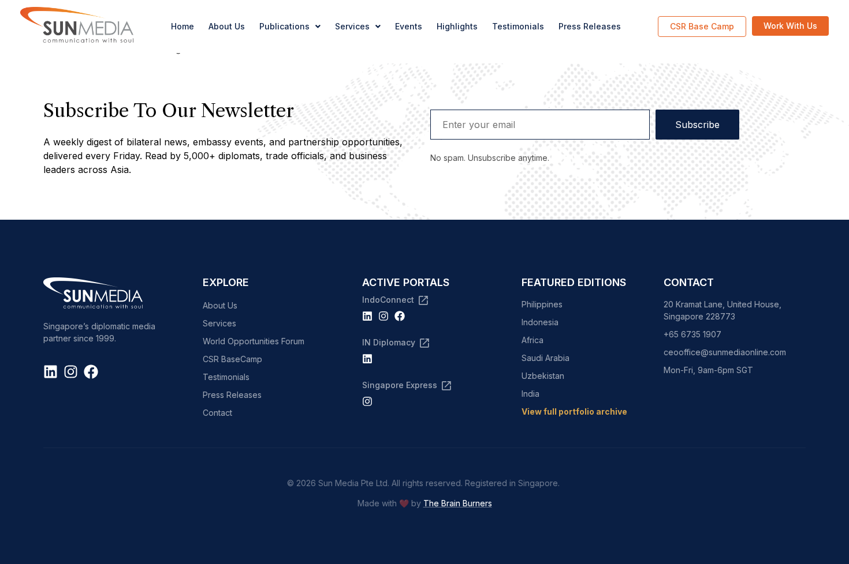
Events (408, 26)
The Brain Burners (457, 503)
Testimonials (518, 26)
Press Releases (589, 26)
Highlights (457, 26)
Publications (284, 26)
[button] (290, 26)
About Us (226, 26)
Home (182, 26)
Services (352, 26)
